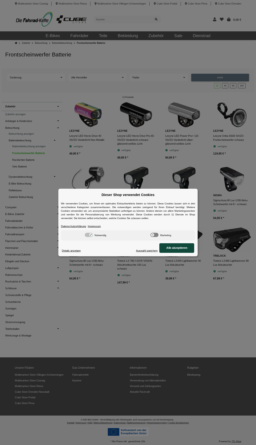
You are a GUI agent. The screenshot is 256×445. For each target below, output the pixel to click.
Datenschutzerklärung (73, 226)
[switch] (89, 235)
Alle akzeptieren (176, 247)
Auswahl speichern (147, 250)
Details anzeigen (71, 250)
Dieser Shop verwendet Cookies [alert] (128, 195)
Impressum (94, 226)
